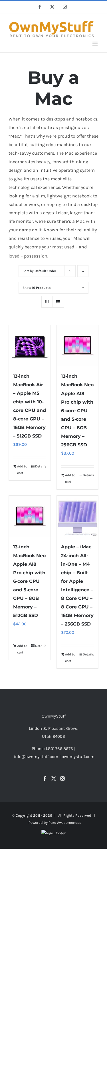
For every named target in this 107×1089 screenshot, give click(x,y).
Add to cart (22, 469)
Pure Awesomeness (65, 822)
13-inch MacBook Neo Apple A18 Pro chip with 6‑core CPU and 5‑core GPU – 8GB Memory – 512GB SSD (29, 581)
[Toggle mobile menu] (95, 44)
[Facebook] (45, 778)
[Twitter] (53, 778)
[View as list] (58, 301)
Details (40, 466)
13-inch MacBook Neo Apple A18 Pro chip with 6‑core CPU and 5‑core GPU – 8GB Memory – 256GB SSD (77, 410)
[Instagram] (62, 778)
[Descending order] (82, 271)
